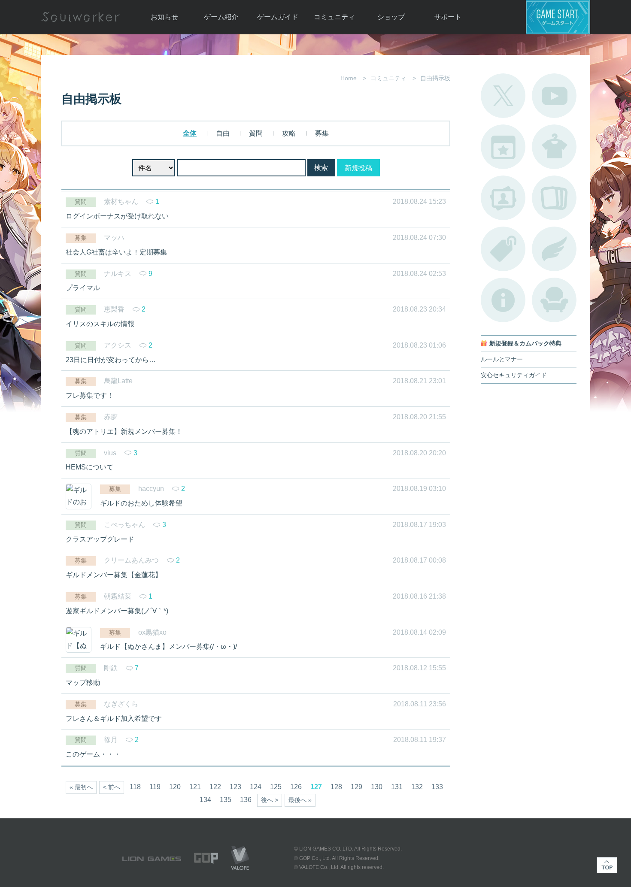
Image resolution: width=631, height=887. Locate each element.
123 (235, 786)
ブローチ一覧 (554, 249)
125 (276, 786)
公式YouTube (554, 95)
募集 (322, 133)
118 (135, 786)
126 (296, 786)
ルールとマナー (502, 359)
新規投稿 (358, 168)
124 (255, 786)
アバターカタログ (554, 146)
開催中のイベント (503, 146)
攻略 (289, 133)
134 (205, 799)
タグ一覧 (503, 249)
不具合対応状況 (503, 300)
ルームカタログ (554, 300)
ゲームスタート (558, 17)
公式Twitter (503, 95)
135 (225, 799)
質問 (256, 133)
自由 (223, 133)
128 (336, 786)
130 (376, 786)
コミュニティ (334, 17)
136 (246, 799)
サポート (447, 17)
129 (356, 786)
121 (195, 786)
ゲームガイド (277, 17)
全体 (190, 133)
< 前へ (111, 787)
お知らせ (164, 17)
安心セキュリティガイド (514, 375)
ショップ (391, 17)
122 (215, 786)
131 (397, 786)
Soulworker (80, 17)
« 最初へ (81, 787)
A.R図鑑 (554, 198)
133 (437, 786)
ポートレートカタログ (503, 198)
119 (155, 786)
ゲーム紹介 (221, 17)
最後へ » (300, 800)
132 (417, 786)
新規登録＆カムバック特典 (525, 343)
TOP (607, 865)
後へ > (269, 800)
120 (175, 786)
